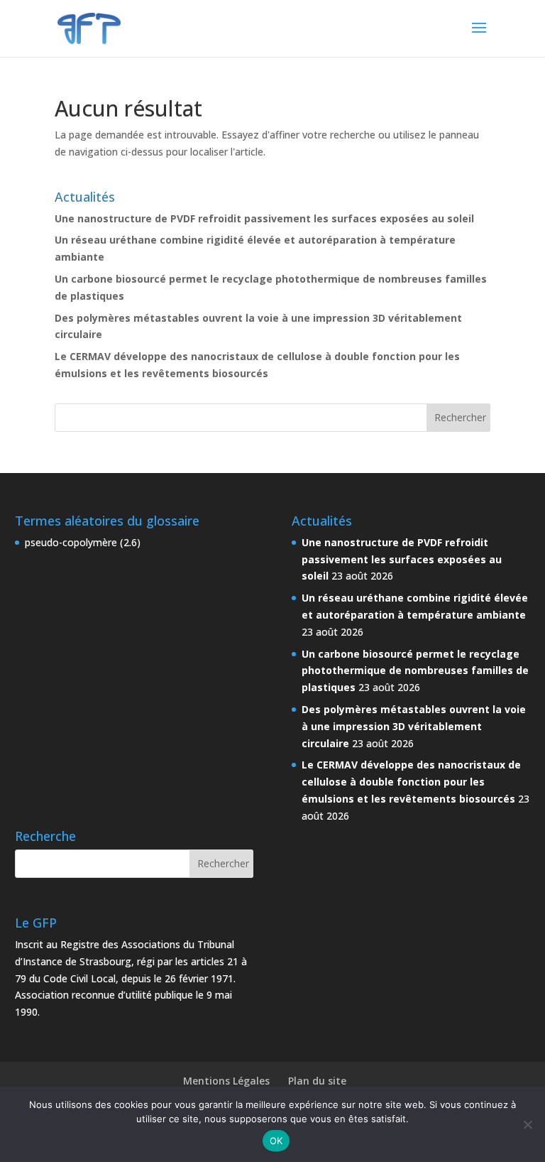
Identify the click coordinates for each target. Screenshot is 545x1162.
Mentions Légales (226, 1080)
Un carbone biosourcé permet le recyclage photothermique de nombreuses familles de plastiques (415, 671)
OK (276, 1140)
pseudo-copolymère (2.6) (83, 542)
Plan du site (317, 1080)
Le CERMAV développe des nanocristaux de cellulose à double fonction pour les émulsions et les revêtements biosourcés (411, 781)
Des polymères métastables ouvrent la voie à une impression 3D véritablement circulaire (414, 726)
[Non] (527, 1124)
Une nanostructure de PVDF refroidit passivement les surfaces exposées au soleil (264, 218)
